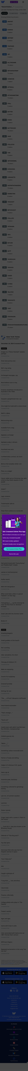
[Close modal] (24, 516)
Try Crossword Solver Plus (14, 549)
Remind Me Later (14, 554)
